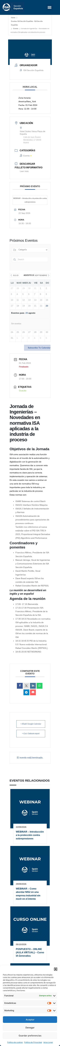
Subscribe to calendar (39, 348)
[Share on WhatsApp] (39, 686)
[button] (55, 969)
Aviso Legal (48, 1042)
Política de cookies (15, 1042)
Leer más (24, 171)
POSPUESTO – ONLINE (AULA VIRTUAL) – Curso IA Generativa (30, 952)
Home (13, 17)
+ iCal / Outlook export (30, 734)
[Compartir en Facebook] (20, 686)
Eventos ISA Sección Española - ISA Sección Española (27, 23)
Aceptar (30, 1019)
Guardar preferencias (30, 1035)
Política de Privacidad (33, 1042)
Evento (15, 28)
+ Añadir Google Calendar (30, 724)
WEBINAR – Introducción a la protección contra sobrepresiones (30, 200)
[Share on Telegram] (26, 692)
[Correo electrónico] (33, 692)
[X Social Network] (26, 686)
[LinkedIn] (33, 686)
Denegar (30, 1027)
